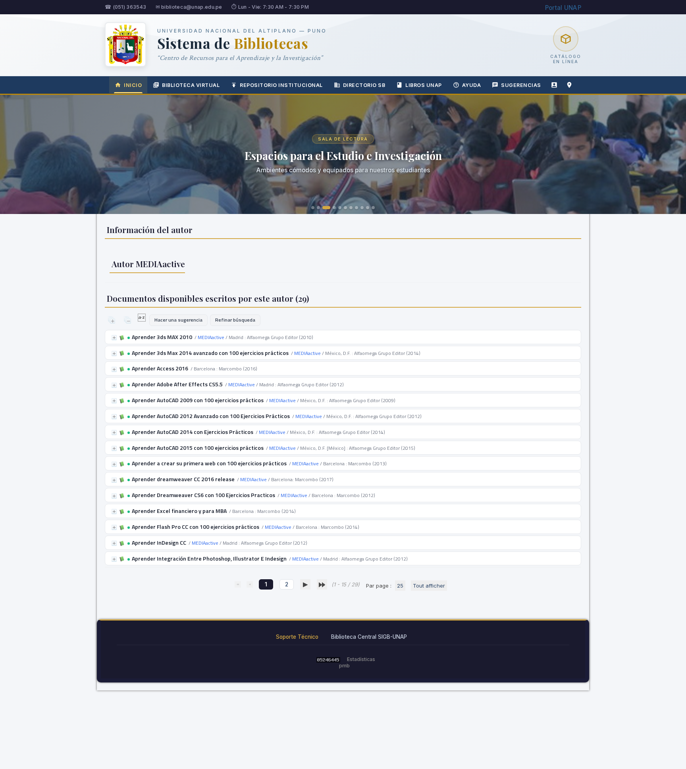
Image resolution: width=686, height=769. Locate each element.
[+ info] (114, 337)
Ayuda (471, 85)
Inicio (133, 85)
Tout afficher (429, 585)
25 (400, 585)
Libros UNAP (423, 85)
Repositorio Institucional (281, 85)
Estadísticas (361, 659)
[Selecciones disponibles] (142, 319)
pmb (344, 666)
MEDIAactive (211, 337)
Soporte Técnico (297, 637)
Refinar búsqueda (235, 320)
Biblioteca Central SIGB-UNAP (369, 637)
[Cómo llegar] (569, 85)
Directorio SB (364, 85)
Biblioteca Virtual (191, 85)
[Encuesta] (554, 85)
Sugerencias (521, 85)
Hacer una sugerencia (178, 320)
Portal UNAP (563, 8)
